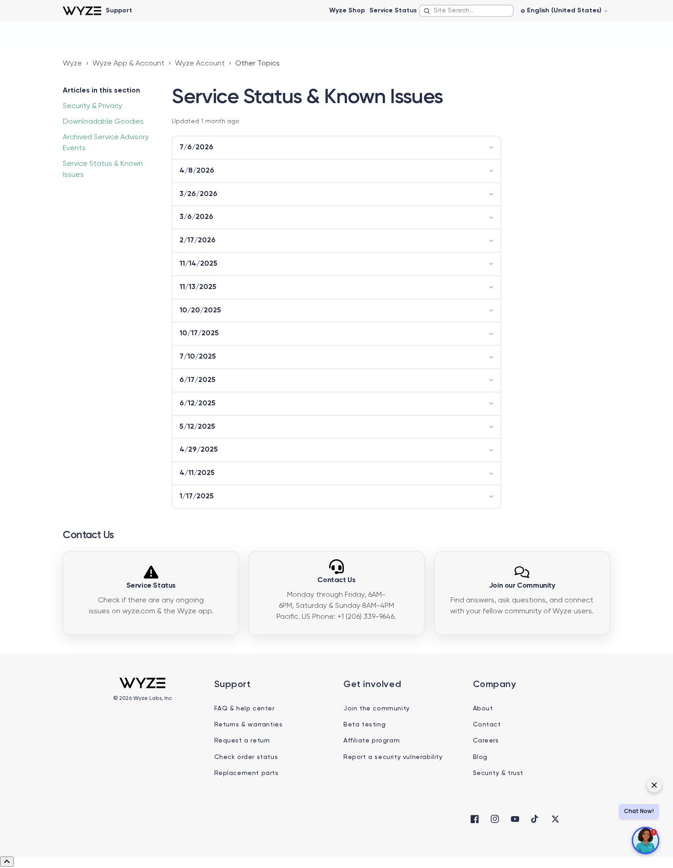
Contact (487, 724)
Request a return (242, 740)
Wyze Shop (347, 10)
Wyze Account (200, 63)
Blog (480, 757)
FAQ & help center (244, 708)
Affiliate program (371, 740)
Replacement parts (246, 773)
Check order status (246, 757)
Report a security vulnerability (393, 757)
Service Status (393, 10)
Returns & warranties (248, 724)
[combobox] (466, 11)
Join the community (376, 708)
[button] (336, 147)
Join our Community (522, 586)
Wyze (72, 63)
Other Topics (257, 63)
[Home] (82, 10)
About (483, 708)
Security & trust (498, 773)
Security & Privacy (92, 106)
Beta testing (364, 724)
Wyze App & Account (128, 63)
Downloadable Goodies (103, 122)
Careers (486, 740)
